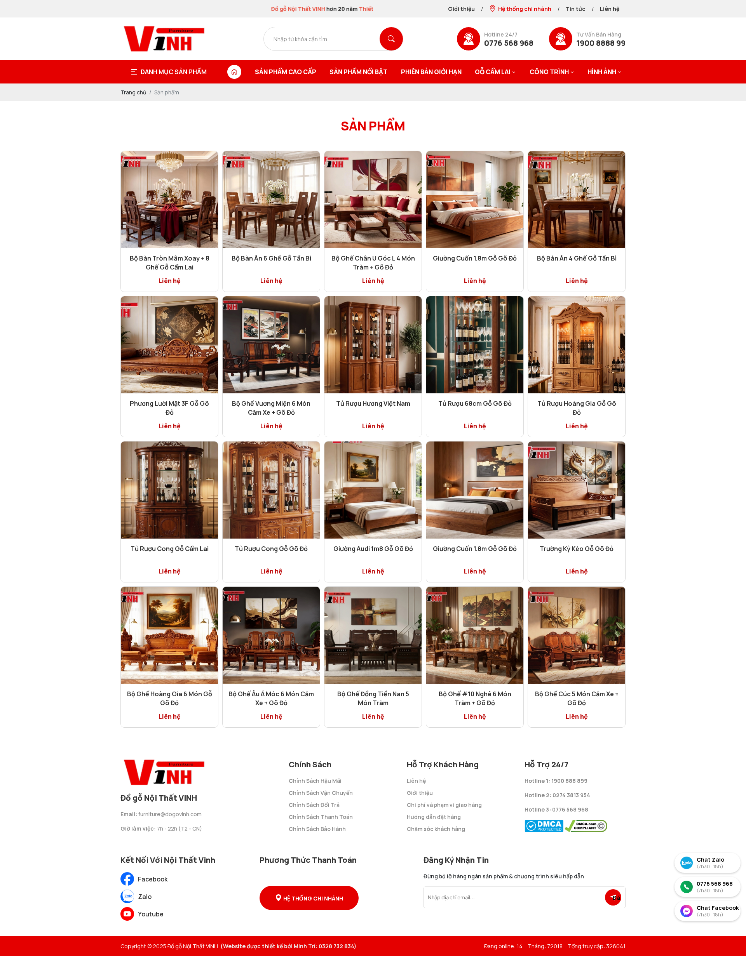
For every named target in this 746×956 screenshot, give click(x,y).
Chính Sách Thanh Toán (321, 816)
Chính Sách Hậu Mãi (315, 780)
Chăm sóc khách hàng (436, 829)
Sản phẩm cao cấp (285, 72)
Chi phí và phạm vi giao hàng (444, 804)
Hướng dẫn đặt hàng (434, 816)
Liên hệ (609, 8)
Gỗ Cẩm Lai (493, 72)
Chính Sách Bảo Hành (317, 829)
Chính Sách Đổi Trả (314, 804)
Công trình (549, 72)
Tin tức (576, 8)
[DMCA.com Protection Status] (544, 823)
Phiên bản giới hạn (431, 72)
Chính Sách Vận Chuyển (321, 792)
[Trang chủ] (234, 72)
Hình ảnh (601, 72)
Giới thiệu (461, 8)
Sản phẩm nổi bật (358, 72)
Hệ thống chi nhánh (524, 8)
